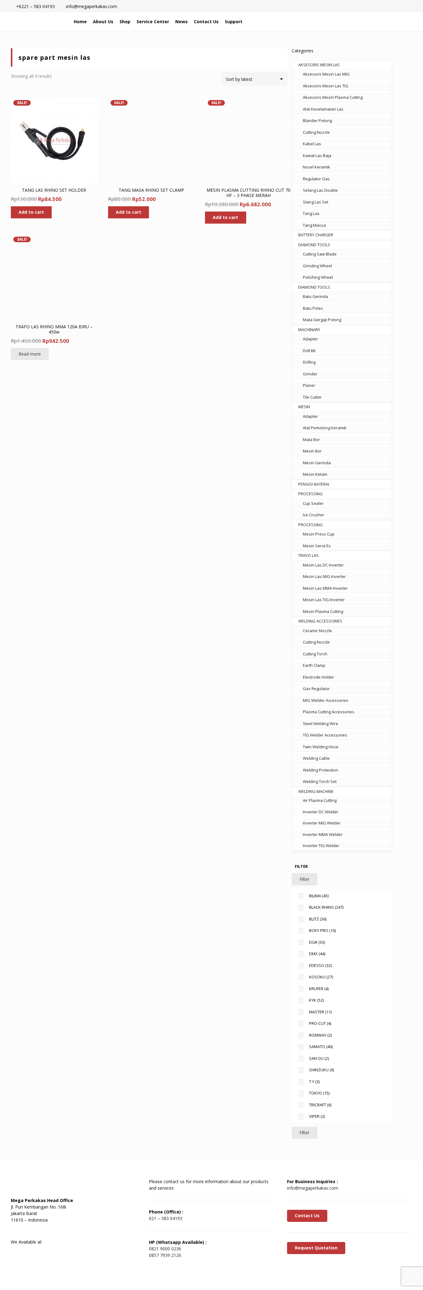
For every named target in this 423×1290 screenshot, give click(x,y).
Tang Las (311, 213)
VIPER (317, 1116)
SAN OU (319, 1058)
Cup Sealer (313, 503)
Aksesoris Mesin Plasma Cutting (333, 97)
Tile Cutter (312, 397)
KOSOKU (321, 977)
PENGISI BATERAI (313, 484)
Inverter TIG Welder (321, 845)
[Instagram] (65, 1231)
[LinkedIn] (34, 1231)
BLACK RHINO (326, 907)
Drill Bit (309, 350)
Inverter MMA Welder (322, 834)
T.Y (314, 1081)
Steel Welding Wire (320, 723)
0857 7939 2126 (165, 1255)
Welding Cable (316, 758)
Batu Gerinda (315, 296)
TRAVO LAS (308, 555)
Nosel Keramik (316, 167)
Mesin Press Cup (318, 534)
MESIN (304, 406)
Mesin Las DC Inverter (323, 565)
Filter (304, 879)
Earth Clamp (314, 665)
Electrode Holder (318, 677)
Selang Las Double (320, 190)
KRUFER (319, 988)
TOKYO (319, 1093)
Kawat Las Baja (317, 155)
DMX (317, 953)
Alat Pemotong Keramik (325, 428)
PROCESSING (310, 493)
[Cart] (385, 21)
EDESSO (320, 965)
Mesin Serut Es (317, 546)
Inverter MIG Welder (322, 823)
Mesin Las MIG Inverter (324, 576)
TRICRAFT (320, 1105)
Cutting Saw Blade (320, 254)
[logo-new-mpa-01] (37, 21)
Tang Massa (314, 225)
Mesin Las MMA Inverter (325, 588)
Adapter (310, 339)
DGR (317, 942)
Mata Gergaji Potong (322, 319)
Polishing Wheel (318, 277)
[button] (372, 21)
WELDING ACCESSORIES (320, 621)
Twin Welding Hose (320, 747)
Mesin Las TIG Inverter (324, 599)
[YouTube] (49, 1231)
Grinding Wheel (317, 266)
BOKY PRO (322, 930)
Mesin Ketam (315, 474)
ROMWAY (320, 1035)
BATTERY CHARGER (315, 235)
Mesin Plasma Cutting (323, 611)
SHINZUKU (321, 1070)
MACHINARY (309, 329)
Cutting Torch (315, 654)
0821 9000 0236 (165, 1249)
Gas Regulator (316, 688)
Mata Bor (311, 439)
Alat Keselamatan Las (323, 109)
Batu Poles (313, 308)
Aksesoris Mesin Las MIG (326, 74)
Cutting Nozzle (316, 132)
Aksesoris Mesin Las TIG (325, 86)
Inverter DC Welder (320, 812)
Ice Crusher (313, 515)
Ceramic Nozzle (317, 630)
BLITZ (317, 919)
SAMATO (321, 1046)
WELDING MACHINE (316, 791)
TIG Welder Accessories (325, 735)
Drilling (309, 362)
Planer (309, 385)
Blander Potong (317, 120)
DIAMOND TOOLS (314, 244)
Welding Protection (320, 770)
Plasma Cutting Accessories (328, 712)
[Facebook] (18, 1231)
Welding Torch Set (320, 781)
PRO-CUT (320, 1023)
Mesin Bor (312, 451)
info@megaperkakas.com (312, 1188)
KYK (316, 1000)
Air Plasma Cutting (320, 800)
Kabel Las (312, 143)
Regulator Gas (316, 178)
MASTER (320, 1012)
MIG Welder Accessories (325, 700)
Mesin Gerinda (317, 463)
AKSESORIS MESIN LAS (319, 65)
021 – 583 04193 (165, 1218)
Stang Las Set (315, 202)
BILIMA (319, 896)
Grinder (310, 374)
